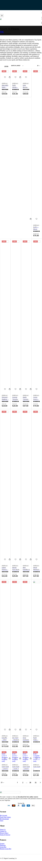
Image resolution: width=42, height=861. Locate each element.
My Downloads (4, 821)
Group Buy (3, 849)
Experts (2, 846)
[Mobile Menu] (2, 14)
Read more (31, 732)
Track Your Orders (5, 820)
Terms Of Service (5, 837)
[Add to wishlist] (5, 80)
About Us (3, 832)
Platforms (3, 848)
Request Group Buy (5, 851)
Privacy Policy (4, 835)
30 (30, 785)
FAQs (1, 823)
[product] (36, 660)
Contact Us (3, 834)
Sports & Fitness (6, 86)
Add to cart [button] (10, 80)
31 (35, 785)
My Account (3, 818)
